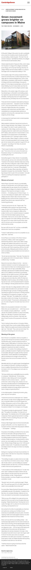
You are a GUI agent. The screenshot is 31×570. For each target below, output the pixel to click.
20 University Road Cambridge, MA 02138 (9, 558)
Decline (11, 567)
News (2, 9)
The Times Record (6, 552)
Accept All (5, 567)
